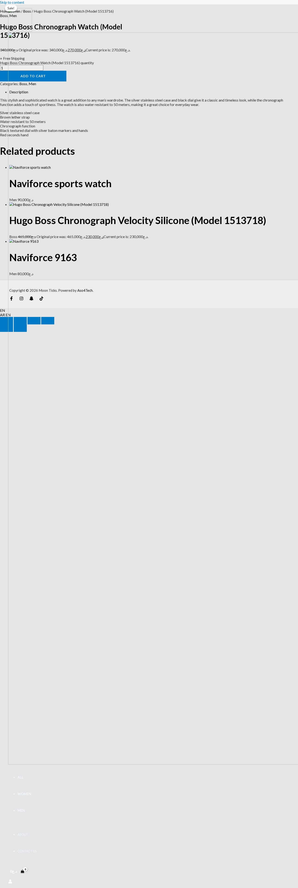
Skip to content (12, 2)
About (22, 834)
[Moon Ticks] (20, 30)
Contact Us (27, 851)
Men (21, 810)
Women (24, 794)
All (20, 777)
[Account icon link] (10, 881)
